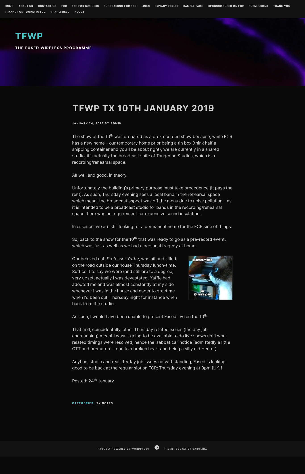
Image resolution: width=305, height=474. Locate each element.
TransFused (60, 12)
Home (9, 6)
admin (116, 123)
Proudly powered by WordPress (123, 449)
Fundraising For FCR (120, 6)
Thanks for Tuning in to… (25, 12)
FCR (64, 6)
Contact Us (47, 6)
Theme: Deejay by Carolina (185, 449)
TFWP (29, 36)
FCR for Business (85, 6)
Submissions (258, 6)
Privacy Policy (166, 6)
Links (146, 6)
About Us (26, 6)
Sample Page (193, 6)
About (79, 12)
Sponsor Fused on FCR (226, 6)
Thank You (281, 6)
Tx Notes (104, 403)
